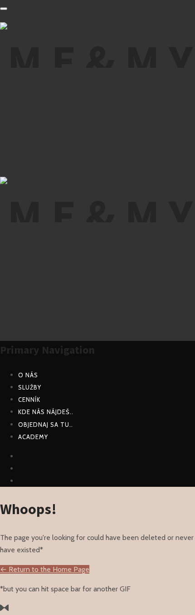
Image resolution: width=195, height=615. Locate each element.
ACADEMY (33, 436)
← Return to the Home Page (44, 569)
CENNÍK (29, 399)
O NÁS (28, 375)
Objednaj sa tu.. (45, 424)
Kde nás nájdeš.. (45, 411)
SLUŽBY (29, 387)
